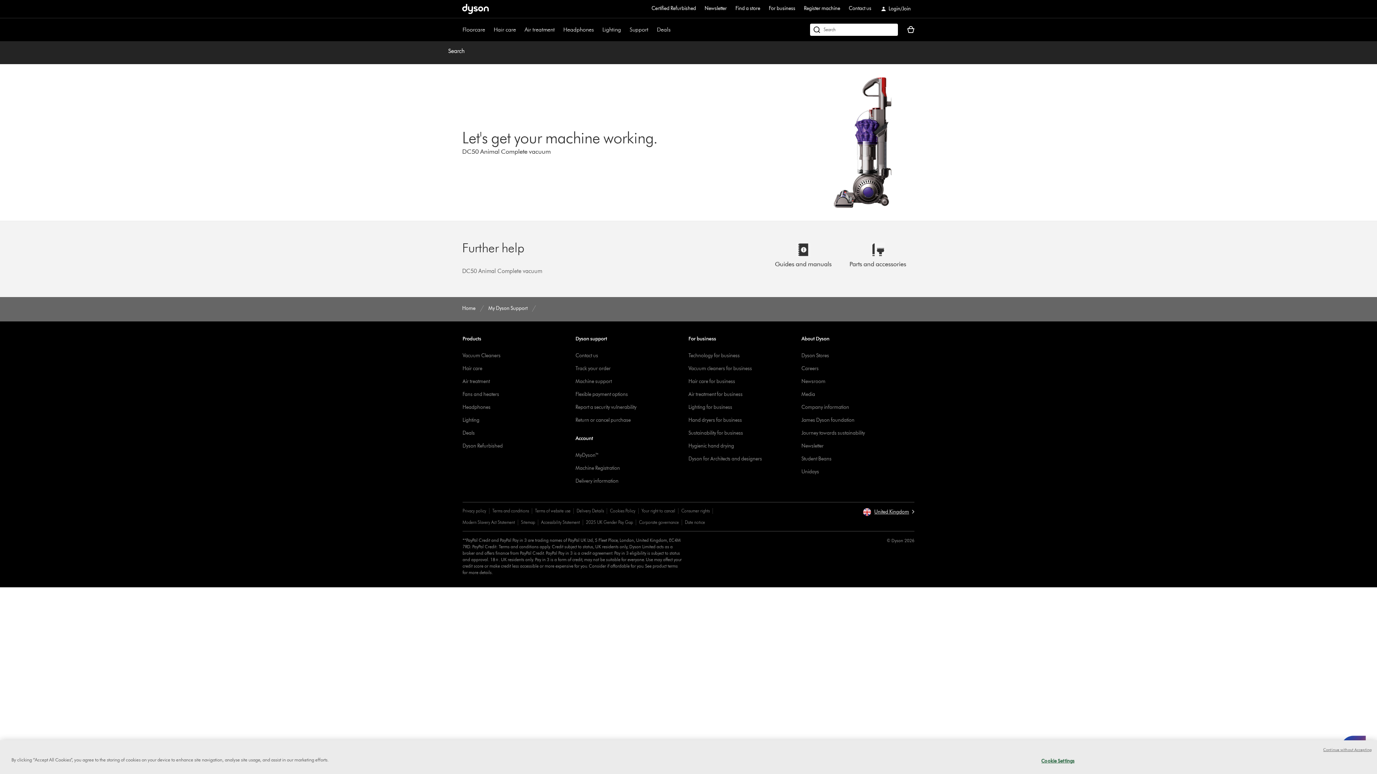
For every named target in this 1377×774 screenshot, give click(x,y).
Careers (810, 369)
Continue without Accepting (1347, 749)
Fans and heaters (481, 394)
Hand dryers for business (715, 420)
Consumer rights (695, 510)
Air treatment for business (715, 394)
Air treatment (540, 29)
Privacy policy (474, 510)
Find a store (747, 8)
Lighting (611, 29)
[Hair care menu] (519, 29)
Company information (825, 407)
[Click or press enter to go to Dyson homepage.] (475, 9)
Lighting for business (710, 407)
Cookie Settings (1057, 761)
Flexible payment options (602, 394)
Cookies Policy (622, 510)
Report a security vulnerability (606, 407)
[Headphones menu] (597, 29)
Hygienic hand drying (711, 446)
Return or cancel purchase (603, 420)
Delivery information (597, 481)
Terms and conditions (510, 510)
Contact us (860, 8)
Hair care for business (711, 381)
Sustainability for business (715, 433)
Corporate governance (659, 522)
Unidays (810, 472)
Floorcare (474, 29)
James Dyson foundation (828, 420)
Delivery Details (590, 510)
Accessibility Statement (560, 522)
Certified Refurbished (674, 8)
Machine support (594, 381)
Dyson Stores (815, 356)
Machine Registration (598, 468)
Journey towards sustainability (833, 433)
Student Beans (816, 459)
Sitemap (528, 522)
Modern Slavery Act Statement (489, 522)
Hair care (505, 29)
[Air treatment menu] (558, 29)
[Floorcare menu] (488, 29)
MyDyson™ (587, 455)
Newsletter (716, 8)
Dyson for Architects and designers (725, 459)
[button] (888, 512)
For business (782, 8)
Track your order (593, 369)
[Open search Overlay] (854, 30)
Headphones (578, 29)
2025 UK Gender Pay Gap (609, 522)
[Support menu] (652, 29)
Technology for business (714, 356)
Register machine (822, 8)
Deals (664, 29)
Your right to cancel (658, 510)
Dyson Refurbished (483, 446)
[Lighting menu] (624, 29)
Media (808, 394)
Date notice (695, 522)
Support (639, 29)
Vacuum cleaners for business (720, 369)
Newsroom (813, 381)
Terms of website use (553, 510)
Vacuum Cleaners (482, 356)
